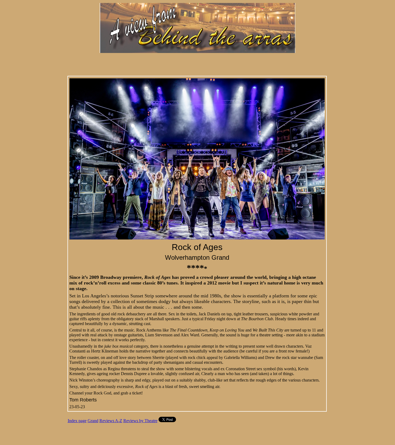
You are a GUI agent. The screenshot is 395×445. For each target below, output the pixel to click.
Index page (77, 420)
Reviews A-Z (110, 420)
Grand (93, 420)
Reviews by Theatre (140, 420)
